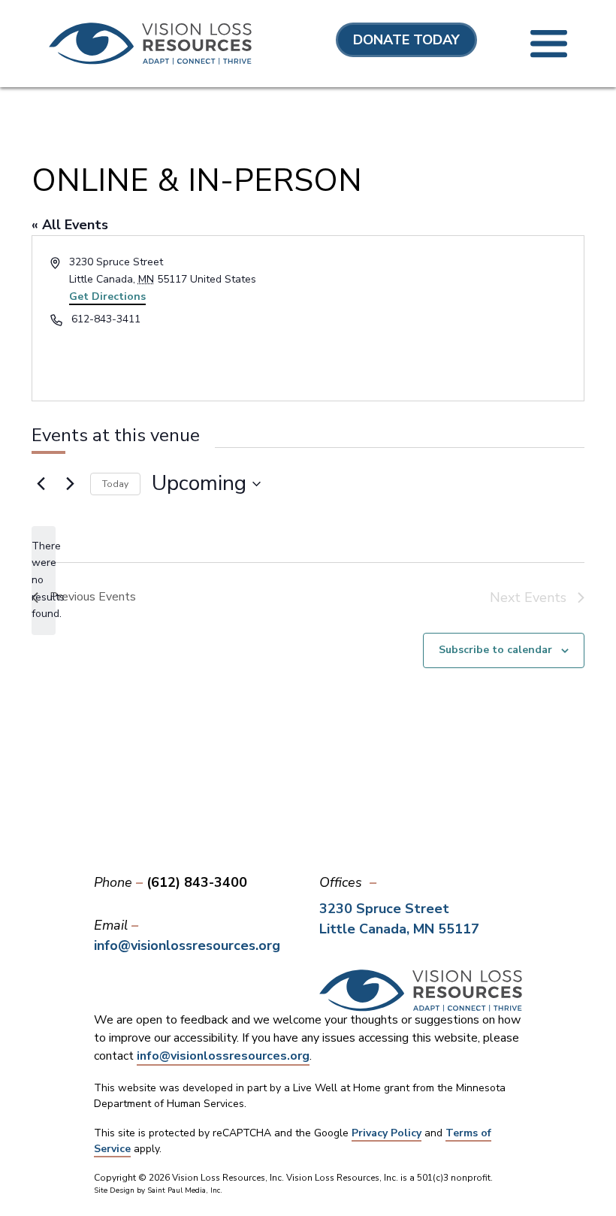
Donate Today (406, 40)
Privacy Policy (386, 1133)
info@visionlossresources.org (187, 945)
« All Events (70, 225)
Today (115, 484)
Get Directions (107, 296)
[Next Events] (70, 484)
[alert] (44, 580)
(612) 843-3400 (196, 882)
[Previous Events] (41, 484)
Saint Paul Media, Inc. (184, 1190)
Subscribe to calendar (495, 650)
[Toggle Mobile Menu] (548, 44)
